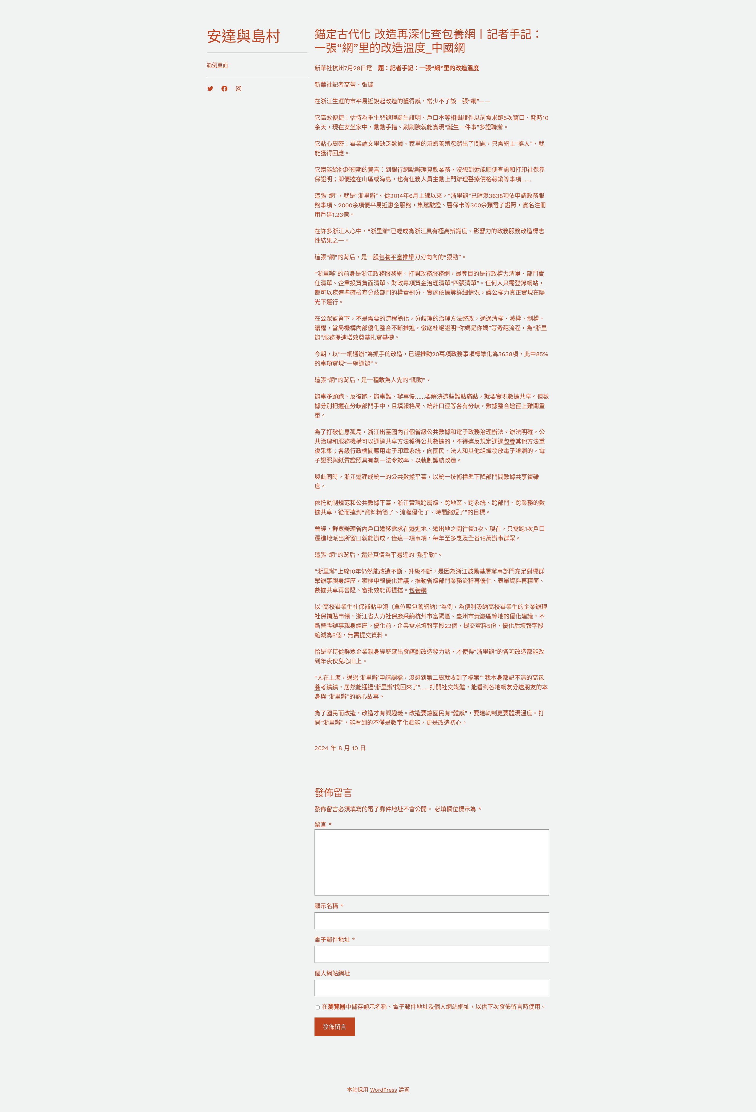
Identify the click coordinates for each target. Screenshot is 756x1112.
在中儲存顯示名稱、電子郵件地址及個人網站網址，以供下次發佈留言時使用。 (434, 1006)
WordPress (383, 1090)
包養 (509, 441)
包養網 (418, 590)
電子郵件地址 (335, 939)
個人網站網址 (332, 973)
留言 (323, 824)
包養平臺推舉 (396, 257)
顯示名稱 (329, 906)
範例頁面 (217, 65)
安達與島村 (244, 36)
